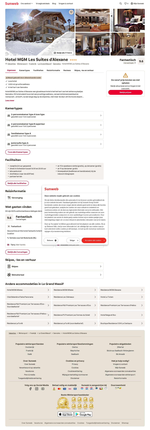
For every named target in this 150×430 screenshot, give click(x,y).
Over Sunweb (29, 364)
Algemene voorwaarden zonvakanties (120, 371)
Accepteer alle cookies (93, 240)
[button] (40, 32)
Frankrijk (29, 351)
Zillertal (120, 347)
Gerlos (75, 347)
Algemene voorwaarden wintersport (120, 375)
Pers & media (29, 375)
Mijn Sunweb (120, 368)
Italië (30, 354)
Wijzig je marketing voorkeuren (75, 375)
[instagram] (36, 390)
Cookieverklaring (75, 371)
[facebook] (30, 390)
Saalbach (75, 354)
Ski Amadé (120, 354)
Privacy (75, 364)
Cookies (75, 368)
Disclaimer (75, 378)
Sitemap (125, 423)
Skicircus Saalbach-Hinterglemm (120, 351)
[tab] (11, 70)
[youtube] (43, 390)
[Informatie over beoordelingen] (135, 62)
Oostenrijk (29, 347)
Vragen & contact (120, 364)
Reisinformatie (120, 378)
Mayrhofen (75, 351)
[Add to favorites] (71, 12)
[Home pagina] (11, 3)
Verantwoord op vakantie (29, 368)
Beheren (50, 240)
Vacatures (29, 371)
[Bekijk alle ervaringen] (132, 61)
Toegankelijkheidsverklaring (29, 378)
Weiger (72, 240)
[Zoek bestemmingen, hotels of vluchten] (120, 3)
